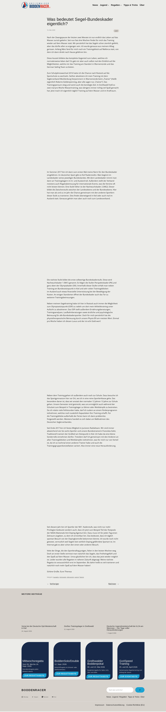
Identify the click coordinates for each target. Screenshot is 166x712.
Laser (116, 31)
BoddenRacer (34, 690)
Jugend (77, 577)
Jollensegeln (70, 577)
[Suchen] (139, 690)
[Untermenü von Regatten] (121, 5)
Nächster (112, 583)
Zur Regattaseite (34, 676)
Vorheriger (54, 583)
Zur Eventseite (129, 676)
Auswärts (56, 577)
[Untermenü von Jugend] (108, 5)
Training (81, 577)
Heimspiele (62, 577)
